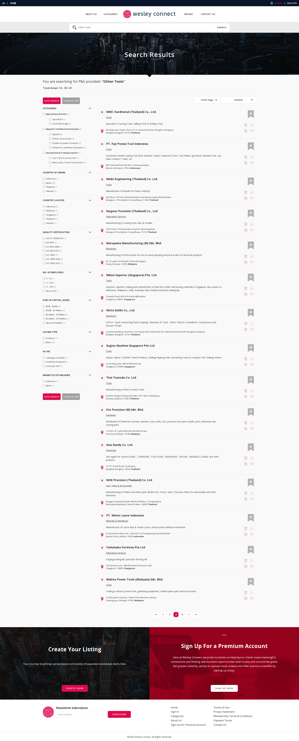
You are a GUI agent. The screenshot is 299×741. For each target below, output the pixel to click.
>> (196, 614)
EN (3, 3)
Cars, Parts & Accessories (119, 485)
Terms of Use (221, 707)
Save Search (51, 100)
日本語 (13, 3)
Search (221, 27)
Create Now (74, 688)
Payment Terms (223, 720)
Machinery (111, 248)
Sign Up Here (224, 688)
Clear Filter (71, 100)
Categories (110, 14)
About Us (91, 14)
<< (155, 614)
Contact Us (208, 14)
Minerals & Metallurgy (117, 520)
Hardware (111, 415)
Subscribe (119, 714)
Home (174, 707)
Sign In (278, 3)
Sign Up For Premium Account (188, 725)
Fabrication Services (116, 216)
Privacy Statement (224, 711)
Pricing (188, 14)
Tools (109, 117)
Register (292, 3)
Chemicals (111, 450)
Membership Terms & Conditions (233, 716)
